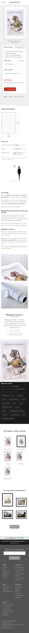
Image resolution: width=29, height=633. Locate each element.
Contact (5, 567)
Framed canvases (20, 574)
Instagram (18, 597)
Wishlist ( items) (7, 591)
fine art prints (16, 206)
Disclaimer (6, 615)
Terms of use (6, 609)
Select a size (14, 60)
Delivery (3, 238)
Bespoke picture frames (14, 624)
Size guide (21, 60)
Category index (19, 595)
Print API (3, 623)
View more (14, 527)
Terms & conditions (8, 604)
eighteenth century (7, 407)
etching (17, 407)
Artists (17, 591)
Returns (5, 578)
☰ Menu (3, 2)
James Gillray (14, 42)
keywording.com (15, 414)
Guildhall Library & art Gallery (16, 411)
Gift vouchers (6, 587)
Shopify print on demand (7, 628)
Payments (5, 574)
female (4, 411)
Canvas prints (19, 571)
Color (14, 403)
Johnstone (5, 414)
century (23, 399)
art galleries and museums (14, 220)
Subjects (17, 589)
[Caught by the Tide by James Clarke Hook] (21, 515)
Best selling (18, 587)
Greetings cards (19, 578)
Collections (18, 593)
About (4, 569)
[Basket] (27, 2)
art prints (19, 57)
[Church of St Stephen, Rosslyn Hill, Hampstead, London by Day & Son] (7, 500)
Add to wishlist (9, 96)
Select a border (8, 70)
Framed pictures (19, 569)
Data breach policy (8, 611)
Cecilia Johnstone (13, 399)
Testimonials (6, 571)
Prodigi (9, 623)
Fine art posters (19, 567)
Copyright (5, 613)
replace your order (15, 246)
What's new (18, 580)
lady (24, 414)
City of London (6, 403)
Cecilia (4, 399)
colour (21, 403)
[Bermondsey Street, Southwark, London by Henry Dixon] (7, 514)
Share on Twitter (20, 96)
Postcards (18, 576)
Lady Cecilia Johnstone (8, 418)
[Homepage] (14, 2)
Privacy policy (6, 607)
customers (23, 225)
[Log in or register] (24, 2)
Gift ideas (5, 589)
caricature (19, 395)
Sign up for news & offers (14, 550)
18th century (5, 395)
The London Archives (19, 389)
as (12, 395)
